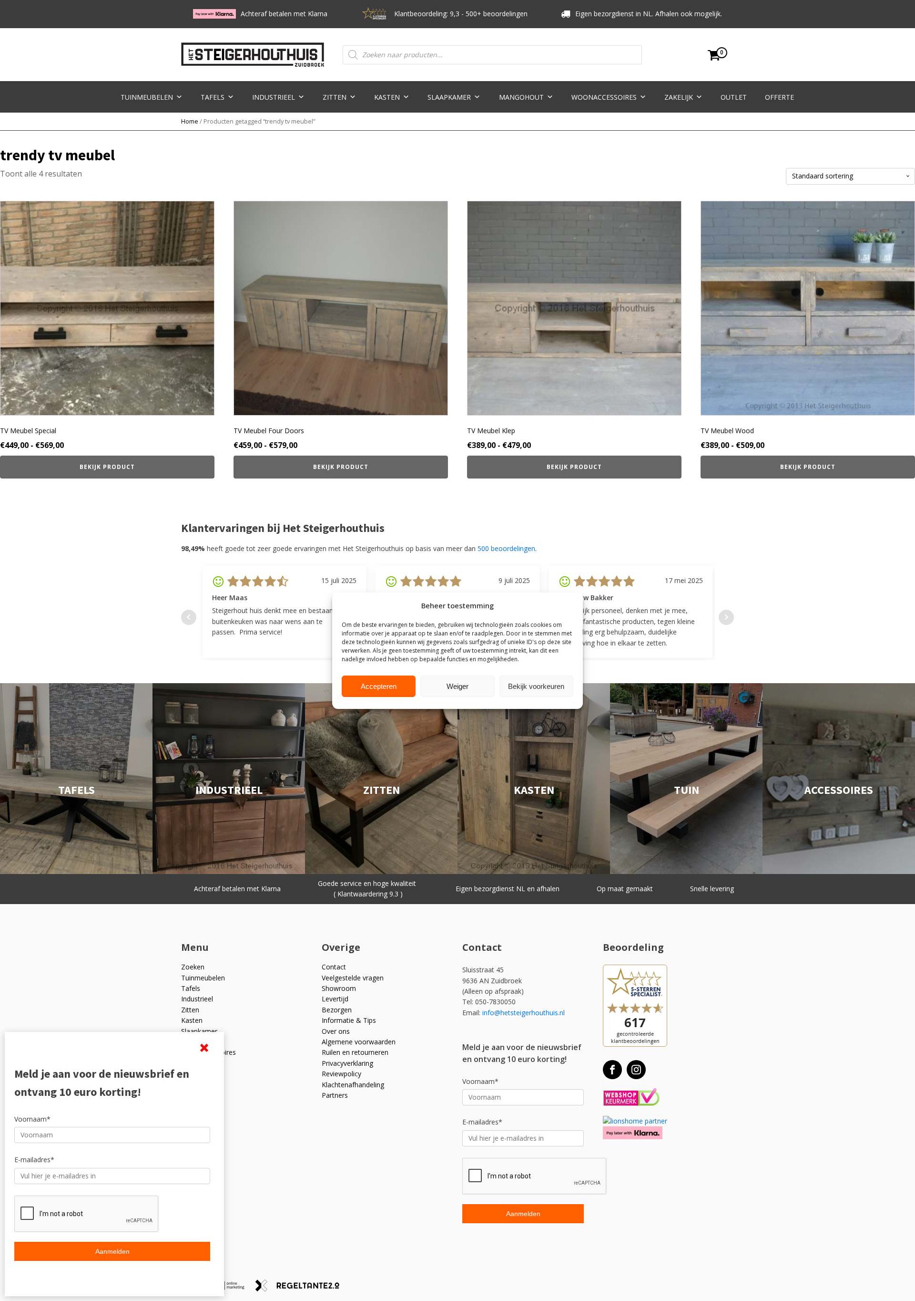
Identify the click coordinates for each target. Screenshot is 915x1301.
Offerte (779, 97)
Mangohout (521, 97)
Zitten (334, 97)
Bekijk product (107, 467)
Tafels (212, 97)
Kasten (387, 97)
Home (189, 121)
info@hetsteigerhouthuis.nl (523, 1012)
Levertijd (335, 998)
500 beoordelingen (506, 548)
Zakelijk (678, 97)
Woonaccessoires (604, 97)
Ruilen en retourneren (355, 1052)
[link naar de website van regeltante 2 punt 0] (300, 1288)
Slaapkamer (449, 97)
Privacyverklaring (347, 1063)
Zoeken (192, 966)
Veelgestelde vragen (353, 977)
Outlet (734, 97)
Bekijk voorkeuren (536, 686)
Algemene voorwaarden (359, 1041)
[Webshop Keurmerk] (631, 1097)
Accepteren (378, 686)
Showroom (339, 988)
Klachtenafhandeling (353, 1084)
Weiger (457, 686)
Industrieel (273, 97)
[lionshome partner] (635, 1120)
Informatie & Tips (349, 1020)
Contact (334, 966)
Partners (335, 1095)
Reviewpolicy (341, 1073)
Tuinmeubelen (147, 97)
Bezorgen (337, 1009)
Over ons (336, 1031)
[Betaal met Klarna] (632, 1132)
